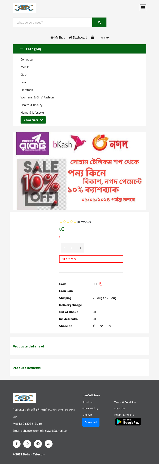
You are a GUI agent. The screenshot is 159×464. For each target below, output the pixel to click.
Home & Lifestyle (32, 112)
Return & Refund (124, 414)
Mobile (25, 67)
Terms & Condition (125, 402)
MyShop (59, 37)
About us (87, 402)
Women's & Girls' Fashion (37, 97)
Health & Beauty (31, 105)
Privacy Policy (90, 408)
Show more (31, 119)
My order (119, 408)
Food (24, 82)
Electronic (27, 90)
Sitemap (87, 414)
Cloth (24, 74)
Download (91, 422)
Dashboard (79, 37)
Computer (27, 59)
